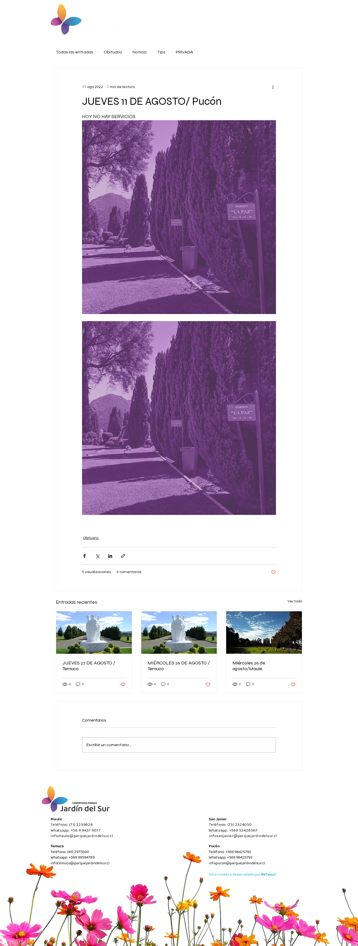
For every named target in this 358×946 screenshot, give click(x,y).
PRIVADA (184, 52)
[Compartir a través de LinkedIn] (110, 555)
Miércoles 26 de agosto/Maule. (248, 666)
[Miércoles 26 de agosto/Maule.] (264, 632)
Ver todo (295, 601)
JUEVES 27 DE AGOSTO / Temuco (88, 666)
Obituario (113, 52)
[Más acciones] (273, 87)
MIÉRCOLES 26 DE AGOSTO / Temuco (179, 666)
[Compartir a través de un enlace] (123, 555)
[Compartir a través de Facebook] (84, 555)
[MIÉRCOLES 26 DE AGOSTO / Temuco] (179, 632)
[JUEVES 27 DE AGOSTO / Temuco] (94, 632)
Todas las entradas (74, 52)
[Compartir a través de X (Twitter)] (97, 555)
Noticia (140, 52)
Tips (161, 52)
